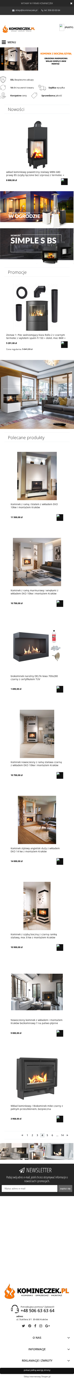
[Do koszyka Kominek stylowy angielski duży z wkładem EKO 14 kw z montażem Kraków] (59, 861)
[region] (37, 59)
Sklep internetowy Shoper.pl (37, 1376)
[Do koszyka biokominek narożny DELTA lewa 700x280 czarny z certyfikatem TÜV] (59, 689)
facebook (35, 1326)
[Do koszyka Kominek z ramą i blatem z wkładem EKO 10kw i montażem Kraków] (59, 517)
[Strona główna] (19, 29)
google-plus (47, 1326)
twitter (23, 1326)
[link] (37, 59)
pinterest (29, 1326)
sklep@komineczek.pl (26, 10)
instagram (40, 1326)
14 (62, 1135)
